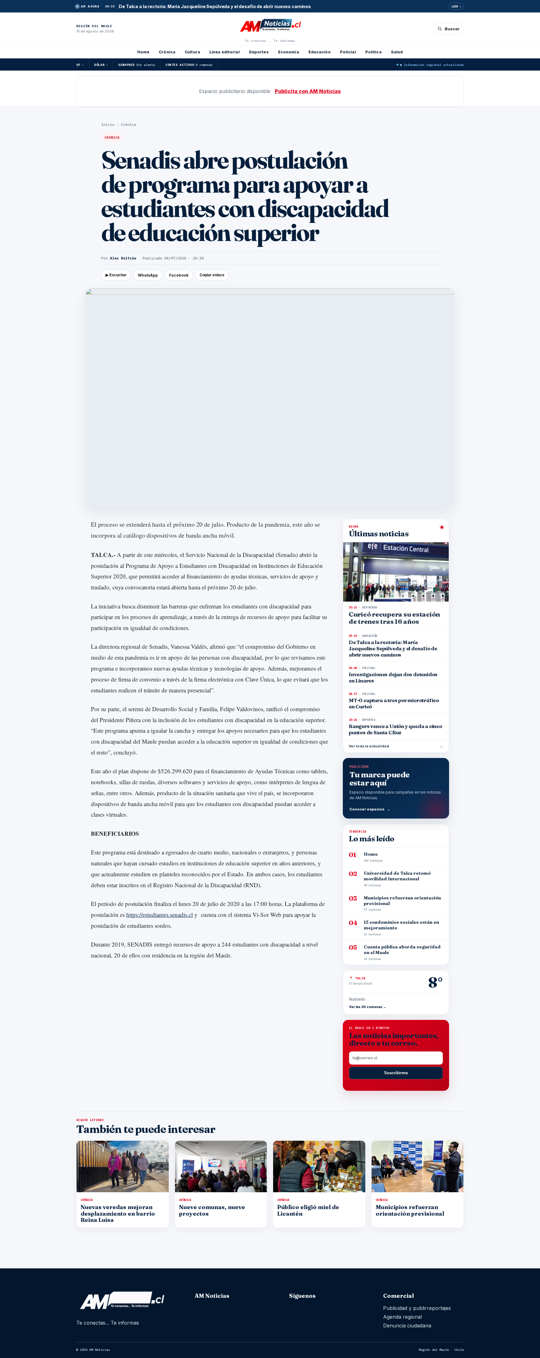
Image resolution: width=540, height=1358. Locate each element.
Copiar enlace (212, 275)
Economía (288, 52)
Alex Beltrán (123, 258)
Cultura (192, 52)
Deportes (259, 52)
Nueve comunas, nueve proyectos (212, 1210)
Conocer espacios (369, 809)
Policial (348, 52)
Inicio (107, 124)
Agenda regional (402, 1317)
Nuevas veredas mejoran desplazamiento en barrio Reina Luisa (118, 1213)
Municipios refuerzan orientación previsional (410, 1210)
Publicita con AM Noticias (308, 91)
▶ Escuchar (116, 275)
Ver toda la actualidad (396, 746)
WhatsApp (148, 275)
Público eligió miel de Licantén (308, 1210)
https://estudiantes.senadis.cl (159, 914)
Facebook (178, 275)
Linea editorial (224, 52)
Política (373, 52)
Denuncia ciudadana (407, 1325)
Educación (319, 52)
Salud (397, 52)
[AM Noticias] (270, 26)
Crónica (167, 52)
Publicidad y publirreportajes (417, 1308)
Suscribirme (396, 1072)
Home (143, 52)
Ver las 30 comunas (367, 1007)
